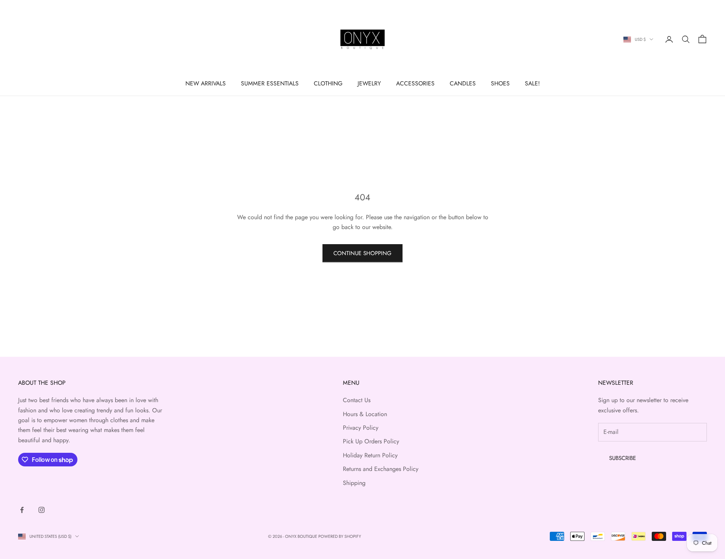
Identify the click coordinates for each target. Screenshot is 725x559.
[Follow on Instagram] (41, 510)
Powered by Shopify (339, 536)
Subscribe (622, 458)
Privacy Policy (360, 427)
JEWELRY (369, 83)
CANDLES (463, 83)
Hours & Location (365, 414)
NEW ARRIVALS (205, 83)
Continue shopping (362, 253)
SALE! (532, 83)
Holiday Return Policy (370, 455)
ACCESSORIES (415, 83)
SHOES (500, 83)
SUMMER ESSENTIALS (270, 83)
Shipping (354, 482)
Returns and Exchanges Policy (380, 469)
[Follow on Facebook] (22, 510)
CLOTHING (328, 83)
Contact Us (356, 400)
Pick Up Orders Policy (371, 441)
